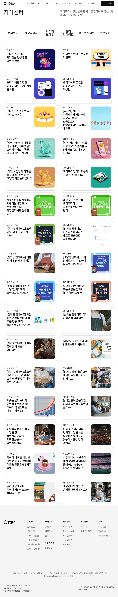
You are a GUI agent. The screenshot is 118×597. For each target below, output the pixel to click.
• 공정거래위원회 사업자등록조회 (94, 573)
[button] (33, 3)
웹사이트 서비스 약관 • (20, 573)
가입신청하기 (107, 3)
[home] (12, 3)
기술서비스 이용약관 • (36, 573)
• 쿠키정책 (63, 573)
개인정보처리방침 (52, 573)
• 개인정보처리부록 (74, 573)
